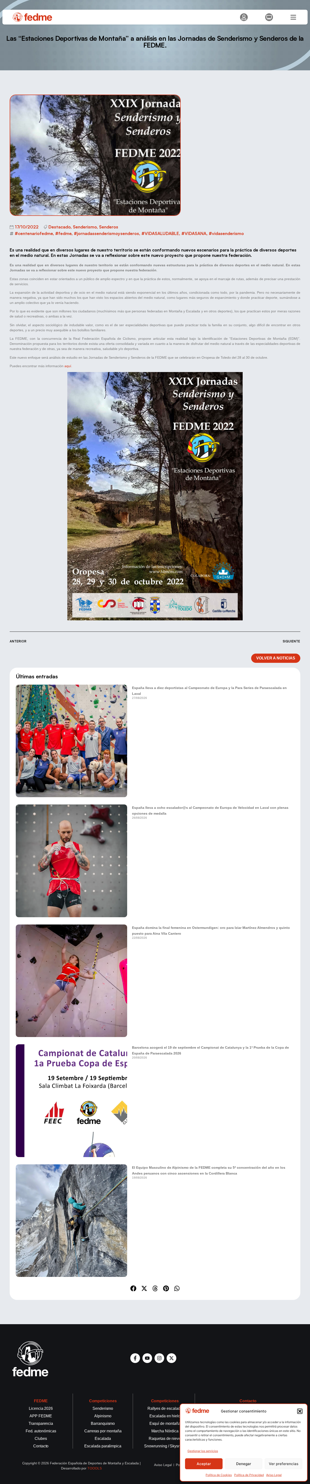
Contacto (248, 1401)
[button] (299, 1411)
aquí (67, 366)
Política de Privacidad (249, 1475)
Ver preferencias (283, 1463)
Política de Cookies (219, 1475)
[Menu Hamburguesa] (293, 17)
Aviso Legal (274, 1475)
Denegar (243, 1463)
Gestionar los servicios (202, 1451)
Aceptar (204, 1463)
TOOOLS (94, 1468)
